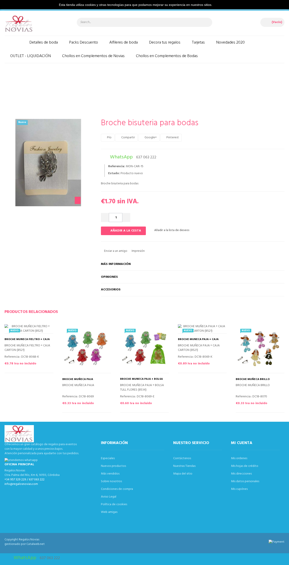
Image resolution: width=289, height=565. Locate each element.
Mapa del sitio (182, 473)
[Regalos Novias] (36, 23)
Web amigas (109, 512)
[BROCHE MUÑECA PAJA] (86, 348)
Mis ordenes (239, 458)
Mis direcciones (241, 473)
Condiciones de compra (117, 489)
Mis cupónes (239, 489)
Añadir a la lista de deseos (171, 230)
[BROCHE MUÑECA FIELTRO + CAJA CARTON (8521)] (29, 328)
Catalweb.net (35, 544)
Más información (116, 264)
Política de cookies (114, 504)
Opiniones (109, 277)
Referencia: (116, 166)
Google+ (150, 137)
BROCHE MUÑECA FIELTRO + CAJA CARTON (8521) (27, 341)
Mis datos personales (245, 481)
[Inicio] (14, 42)
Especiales (108, 458)
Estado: (114, 173)
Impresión (138, 251)
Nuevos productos (113, 466)
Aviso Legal (108, 496)
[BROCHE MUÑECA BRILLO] (260, 348)
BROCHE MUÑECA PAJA (77, 379)
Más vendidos (110, 473)
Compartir (128, 137)
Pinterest (172, 137)
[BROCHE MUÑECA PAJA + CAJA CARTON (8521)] (202, 328)
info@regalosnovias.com (21, 484)
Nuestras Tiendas (184, 466)
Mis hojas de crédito (244, 466)
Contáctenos (182, 458)
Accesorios (111, 289)
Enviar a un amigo (115, 251)
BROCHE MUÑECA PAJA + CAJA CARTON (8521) (198, 341)
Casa (60, 87)
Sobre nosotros (111, 481)
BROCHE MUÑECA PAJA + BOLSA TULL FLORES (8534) (141, 381)
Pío (109, 137)
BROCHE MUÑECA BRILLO (253, 379)
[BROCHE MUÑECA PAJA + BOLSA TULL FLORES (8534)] (144, 348)
